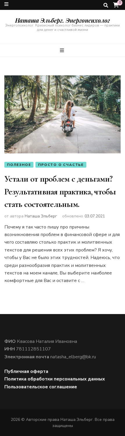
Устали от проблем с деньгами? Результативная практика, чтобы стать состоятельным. (60, 191)
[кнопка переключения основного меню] (62, 50)
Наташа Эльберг (41, 216)
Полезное (19, 164)
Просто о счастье (61, 164)
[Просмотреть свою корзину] (116, 5)
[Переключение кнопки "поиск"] (105, 5)
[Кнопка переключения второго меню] (6, 4)
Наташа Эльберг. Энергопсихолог (62, 20)
